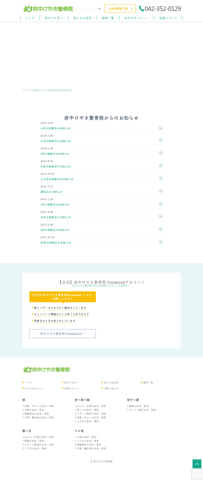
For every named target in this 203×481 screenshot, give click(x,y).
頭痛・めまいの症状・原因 (39, 405)
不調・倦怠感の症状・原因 (39, 417)
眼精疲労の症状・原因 (37, 413)
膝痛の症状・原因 (34, 440)
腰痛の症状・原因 (139, 405)
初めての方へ (71, 382)
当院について (71, 388)
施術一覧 (148, 382)
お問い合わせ (111, 388)
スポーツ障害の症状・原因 (91, 413)
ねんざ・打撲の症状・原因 (91, 405)
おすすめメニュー (34, 388)
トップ (28, 382)
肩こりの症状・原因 (88, 409)
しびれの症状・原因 (88, 421)
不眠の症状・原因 (34, 409)
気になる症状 (111, 382)
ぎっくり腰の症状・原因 (142, 409)
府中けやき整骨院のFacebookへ (62, 334)
